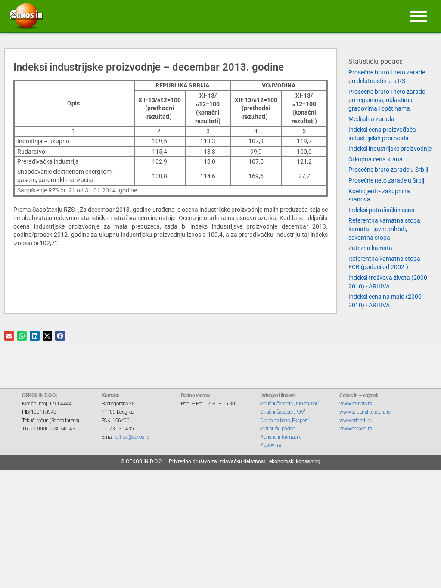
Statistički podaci (278, 429)
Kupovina (270, 445)
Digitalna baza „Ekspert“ (284, 421)
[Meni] (418, 16)
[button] (9, 336)
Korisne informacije (280, 437)
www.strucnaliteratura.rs (364, 412)
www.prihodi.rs (355, 421)
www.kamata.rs (355, 404)
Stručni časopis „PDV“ (282, 412)
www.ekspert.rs (355, 429)
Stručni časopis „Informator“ (289, 404)
